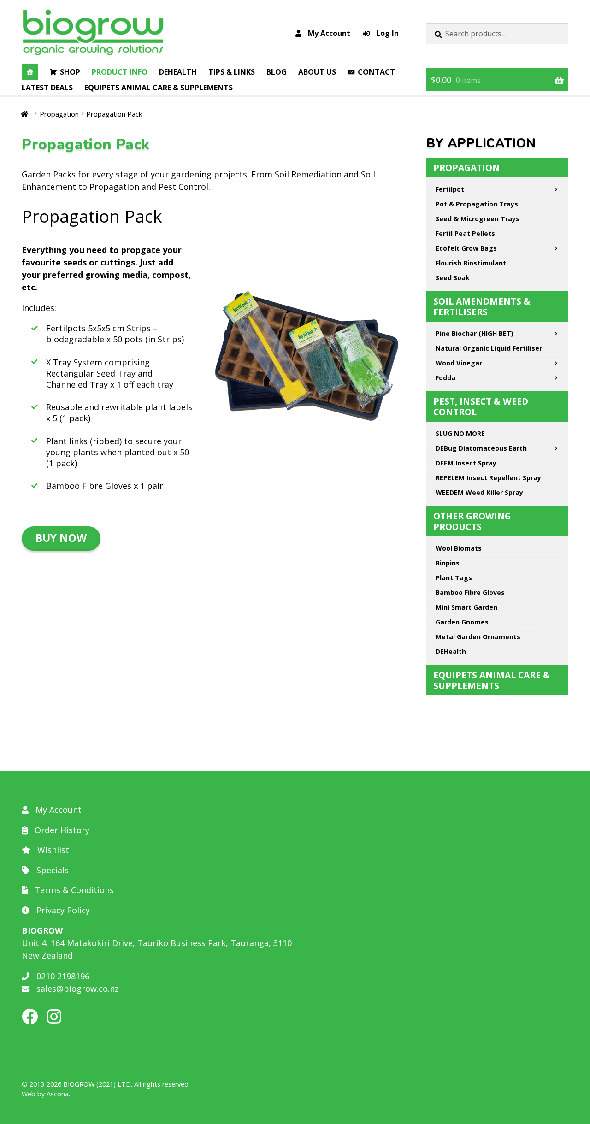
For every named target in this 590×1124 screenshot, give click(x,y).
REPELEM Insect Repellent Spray (488, 477)
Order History (60, 830)
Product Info (120, 72)
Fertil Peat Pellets (465, 233)
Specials (51, 870)
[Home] (30, 72)
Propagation (59, 113)
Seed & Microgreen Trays (477, 218)
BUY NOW (61, 537)
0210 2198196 (61, 976)
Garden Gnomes (462, 622)
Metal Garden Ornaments (478, 636)
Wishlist (52, 849)
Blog (276, 72)
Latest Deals (47, 87)
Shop (70, 72)
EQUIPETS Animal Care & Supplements (158, 87)
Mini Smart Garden (466, 607)
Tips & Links (231, 72)
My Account (328, 33)
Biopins (448, 563)
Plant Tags (454, 577)
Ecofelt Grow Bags (466, 248)
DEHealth (451, 651)
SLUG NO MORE (460, 433)
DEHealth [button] (178, 72)
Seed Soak (453, 277)
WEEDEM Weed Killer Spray (479, 492)
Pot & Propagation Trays (477, 204)
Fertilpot (450, 189)
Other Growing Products (472, 521)
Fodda (445, 377)
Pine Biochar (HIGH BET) (474, 333)
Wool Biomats (459, 548)
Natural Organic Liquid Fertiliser (489, 348)
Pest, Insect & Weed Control (480, 406)
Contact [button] (376, 72)
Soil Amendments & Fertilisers (482, 306)
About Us (317, 72)
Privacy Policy (62, 910)
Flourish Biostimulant (471, 263)
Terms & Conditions (73, 889)
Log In (386, 33)
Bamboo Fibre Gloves (470, 592)
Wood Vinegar (459, 363)
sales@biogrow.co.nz (76, 988)
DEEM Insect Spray (466, 463)
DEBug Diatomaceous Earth (481, 448)
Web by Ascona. (46, 1093)
